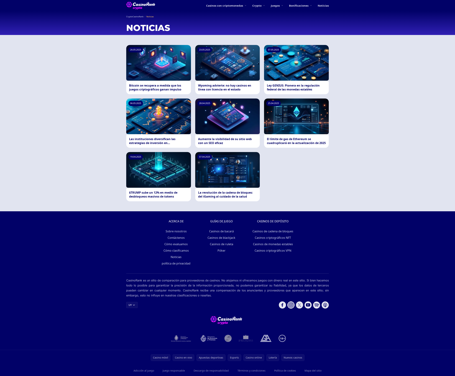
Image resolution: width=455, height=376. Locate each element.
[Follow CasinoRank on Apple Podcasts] (325, 305)
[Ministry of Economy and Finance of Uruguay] (208, 338)
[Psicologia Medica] (246, 338)
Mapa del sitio (313, 370)
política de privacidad (176, 263)
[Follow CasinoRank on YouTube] (308, 305)
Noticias (323, 5)
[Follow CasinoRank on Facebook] (282, 305)
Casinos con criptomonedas (224, 5)
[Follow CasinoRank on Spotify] (316, 305)
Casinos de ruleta (221, 244)
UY (130, 305)
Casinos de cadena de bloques (272, 231)
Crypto (257, 5)
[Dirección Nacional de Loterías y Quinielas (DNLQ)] (181, 338)
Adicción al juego (144, 370)
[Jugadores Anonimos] (228, 338)
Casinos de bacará (221, 231)
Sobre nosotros (176, 231)
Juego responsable (174, 370)
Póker (222, 251)
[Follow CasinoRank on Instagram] (291, 305)
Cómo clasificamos (176, 251)
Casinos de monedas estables (273, 244)
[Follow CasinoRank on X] (299, 305)
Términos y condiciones (251, 370)
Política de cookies (285, 370)
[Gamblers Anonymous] (266, 338)
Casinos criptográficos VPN (273, 251)
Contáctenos (176, 238)
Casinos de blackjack (221, 238)
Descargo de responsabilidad (211, 370)
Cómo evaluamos (176, 244)
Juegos (275, 5)
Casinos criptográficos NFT (273, 238)
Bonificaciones (298, 5)
